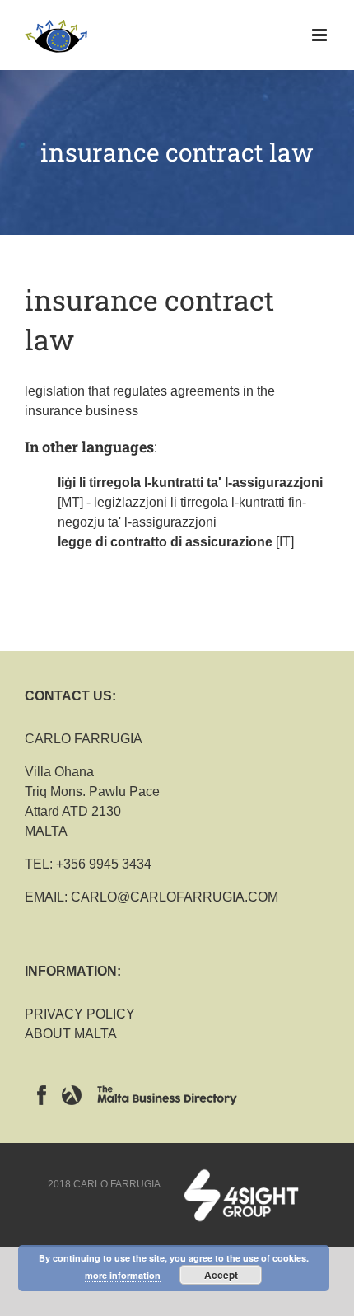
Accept (221, 1274)
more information (123, 1275)
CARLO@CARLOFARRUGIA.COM (174, 897)
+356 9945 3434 (103, 864)
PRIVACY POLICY (80, 1014)
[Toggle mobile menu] (320, 35)
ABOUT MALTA (71, 1034)
